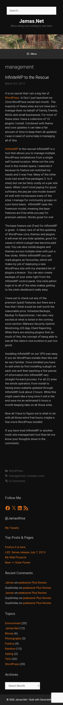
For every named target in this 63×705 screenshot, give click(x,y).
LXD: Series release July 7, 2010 (25, 552)
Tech (8, 658)
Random (10, 648)
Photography (13, 638)
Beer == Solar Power (17, 562)
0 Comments (17, 481)
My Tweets (12, 528)
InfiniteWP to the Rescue (27, 77)
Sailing (9, 653)
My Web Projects (15, 557)
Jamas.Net (31, 21)
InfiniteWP (11, 149)
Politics (9, 643)
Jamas (9, 582)
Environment (13, 623)
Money (9, 633)
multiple (32, 475)
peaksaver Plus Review (32, 582)
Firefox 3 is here (15, 547)
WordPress (12, 97)
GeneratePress (48, 699)
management (17, 475)
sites (41, 475)
